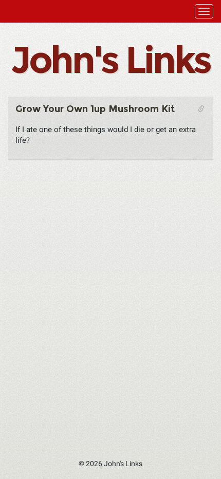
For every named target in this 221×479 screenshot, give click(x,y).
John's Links (110, 59)
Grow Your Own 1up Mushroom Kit (95, 109)
